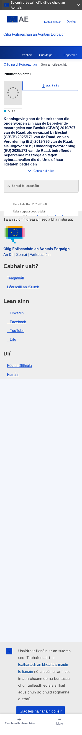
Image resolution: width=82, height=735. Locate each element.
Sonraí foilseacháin (25, 185)
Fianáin (13, 374)
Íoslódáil (52, 86)
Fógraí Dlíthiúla (19, 366)
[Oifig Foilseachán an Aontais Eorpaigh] (17, 19)
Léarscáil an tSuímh (23, 287)
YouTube (17, 331)
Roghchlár (70, 55)
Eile (13, 339)
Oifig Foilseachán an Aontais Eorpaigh (34, 34)
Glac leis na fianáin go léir (41, 711)
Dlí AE (11, 111)
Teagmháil (15, 278)
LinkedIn (17, 313)
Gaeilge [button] (72, 21)
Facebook (18, 322)
